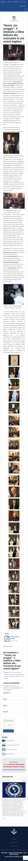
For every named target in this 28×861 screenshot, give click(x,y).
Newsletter (3, 1)
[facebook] (20, 2)
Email (5, 705)
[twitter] (18, 2)
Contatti (9, 1)
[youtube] (22, 2)
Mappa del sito (14, 842)
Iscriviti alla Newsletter (11, 749)
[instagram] (25, 2)
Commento (6, 693)
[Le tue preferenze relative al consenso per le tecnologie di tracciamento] (25, 858)
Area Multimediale (9, 740)
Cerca (23, 780)
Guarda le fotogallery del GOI (12, 745)
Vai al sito (4, 818)
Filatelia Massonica (10, 754)
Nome (5, 699)
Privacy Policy (14, 846)
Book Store (14, 1)
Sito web (5, 711)
